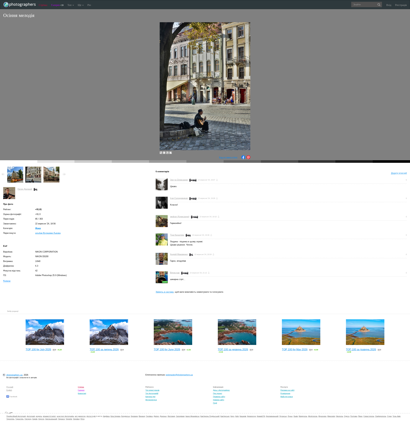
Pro (89, 5)
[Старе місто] (15, 168)
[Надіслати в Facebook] (243, 158)
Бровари (134, 416)
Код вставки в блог (228, 157)
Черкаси (61, 419)
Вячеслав (175, 273)
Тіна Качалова (177, 235)
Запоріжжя (180, 416)
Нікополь (339, 416)
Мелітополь (312, 416)
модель (39, 416)
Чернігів (69, 419)
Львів (295, 416)
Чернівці (76, 419)
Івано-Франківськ (192, 416)
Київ (237, 416)
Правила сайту (219, 397)
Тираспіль (19, 419)
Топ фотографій (151, 393)
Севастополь (368, 416)
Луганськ (283, 416)
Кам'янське (225, 416)
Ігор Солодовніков (179, 198)
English (9, 390)
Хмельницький (51, 419)
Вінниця (142, 416)
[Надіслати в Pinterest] (248, 158)
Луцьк (290, 416)
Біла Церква (115, 416)
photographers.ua (14, 375)
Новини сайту (218, 400)
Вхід (388, 5)
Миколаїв (331, 416)
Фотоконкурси (151, 400)
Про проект (217, 393)
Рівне (360, 416)
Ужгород (28, 419)
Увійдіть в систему (165, 292)
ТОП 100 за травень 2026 (361, 349)
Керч (232, 416)
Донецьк (163, 416)
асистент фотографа (65, 416)
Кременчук (251, 416)
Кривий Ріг (261, 416)
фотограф (31, 416)
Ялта (82, 419)
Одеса (346, 416)
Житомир (171, 416)
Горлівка (149, 416)
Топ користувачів (152, 390)
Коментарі (82, 393)
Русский (9, 387)
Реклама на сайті (287, 390)
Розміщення (285, 393)
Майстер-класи (286, 397)
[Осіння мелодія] (33, 168)
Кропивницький (272, 416)
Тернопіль (10, 419)
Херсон (41, 419)
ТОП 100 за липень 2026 (104, 349)
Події (215, 403)
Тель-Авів (396, 416)
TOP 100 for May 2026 (295, 349)
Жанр (38, 228)
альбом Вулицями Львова (48, 233)
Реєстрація (401, 5)
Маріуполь (303, 416)
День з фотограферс (221, 390)
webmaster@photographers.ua (179, 375)
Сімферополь (380, 416)
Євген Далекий (25, 189)
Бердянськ (125, 416)
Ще (80, 5)
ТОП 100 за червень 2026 (233, 349)
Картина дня (150, 397)
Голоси (6, 281)
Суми (389, 416)
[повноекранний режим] (170, 152)
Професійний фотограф (16, 416)
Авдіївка (106, 416)
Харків (34, 419)
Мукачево (322, 416)
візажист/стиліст (49, 416)
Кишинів (243, 416)
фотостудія (91, 416)
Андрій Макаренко (179, 254)
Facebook (13, 397)
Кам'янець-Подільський (209, 416)
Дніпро (156, 416)
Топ (69, 5)
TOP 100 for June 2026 (167, 349)
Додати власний (399, 173)
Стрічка (43, 5)
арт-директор (80, 416)
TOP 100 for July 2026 (38, 349)
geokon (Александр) (179, 216)
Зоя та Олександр (179, 180)
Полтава (353, 416)
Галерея (57, 5)
